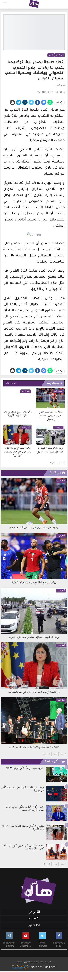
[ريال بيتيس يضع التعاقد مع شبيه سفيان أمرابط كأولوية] (17, 398)
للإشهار (32, 925)
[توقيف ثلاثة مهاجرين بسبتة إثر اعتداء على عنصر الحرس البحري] (50, 435)
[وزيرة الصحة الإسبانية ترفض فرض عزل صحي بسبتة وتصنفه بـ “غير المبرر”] (17, 435)
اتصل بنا (32, 918)
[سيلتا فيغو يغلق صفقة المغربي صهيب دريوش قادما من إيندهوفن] (50, 398)
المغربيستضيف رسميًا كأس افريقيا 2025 (25, 768)
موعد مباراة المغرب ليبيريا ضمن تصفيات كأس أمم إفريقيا (22, 789)
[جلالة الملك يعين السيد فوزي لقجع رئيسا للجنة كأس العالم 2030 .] (56, 852)
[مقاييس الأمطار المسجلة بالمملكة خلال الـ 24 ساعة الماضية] (56, 832)
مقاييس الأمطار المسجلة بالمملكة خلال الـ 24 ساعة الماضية (23, 828)
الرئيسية (51, 55)
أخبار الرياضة (59, 55)
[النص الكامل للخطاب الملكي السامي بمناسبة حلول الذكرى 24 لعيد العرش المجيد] (56, 813)
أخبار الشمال (58, 427)
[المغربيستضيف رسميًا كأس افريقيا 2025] (56, 774)
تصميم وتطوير (50, 966)
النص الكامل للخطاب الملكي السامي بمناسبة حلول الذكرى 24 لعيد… (24, 808)
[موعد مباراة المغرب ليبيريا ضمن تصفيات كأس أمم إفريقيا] (56, 794)
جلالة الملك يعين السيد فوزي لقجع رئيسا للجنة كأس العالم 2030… (23, 847)
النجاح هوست (33, 966)
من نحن (32, 912)
